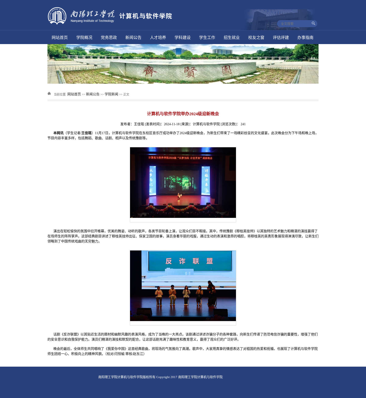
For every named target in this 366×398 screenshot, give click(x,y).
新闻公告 (93, 94)
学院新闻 (111, 94)
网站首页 (74, 94)
